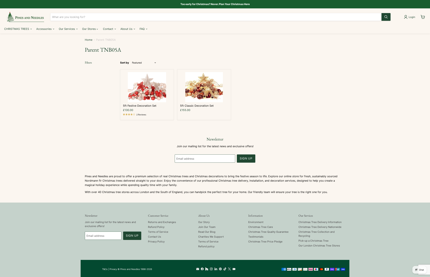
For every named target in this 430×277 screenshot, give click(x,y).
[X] (228, 269)
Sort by (124, 62)
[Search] (386, 17)
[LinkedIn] (215, 269)
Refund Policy (156, 227)
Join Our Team (207, 227)
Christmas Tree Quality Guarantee (268, 231)
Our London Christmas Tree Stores (319, 245)
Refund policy (206, 246)
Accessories (44, 28)
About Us (126, 28)
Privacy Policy (156, 241)
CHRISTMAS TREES (17, 28)
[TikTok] (224, 269)
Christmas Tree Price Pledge (265, 241)
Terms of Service (158, 231)
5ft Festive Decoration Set (139, 105)
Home (88, 39)
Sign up (246, 158)
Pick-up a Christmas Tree (313, 240)
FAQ (142, 28)
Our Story (204, 222)
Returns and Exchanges (162, 222)
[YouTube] (233, 269)
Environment (255, 222)
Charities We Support (211, 236)
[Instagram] (210, 269)
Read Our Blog (206, 231)
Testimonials (255, 236)
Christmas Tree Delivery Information (320, 222)
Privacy (113, 269)
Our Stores (89, 28)
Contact (108, 28)
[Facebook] (201, 269)
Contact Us (154, 236)
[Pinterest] (219, 269)
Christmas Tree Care (260, 227)
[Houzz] (206, 269)
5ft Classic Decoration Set (197, 105)
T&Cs (105, 269)
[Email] (197, 269)
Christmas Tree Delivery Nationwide (319, 227)
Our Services (67, 28)
